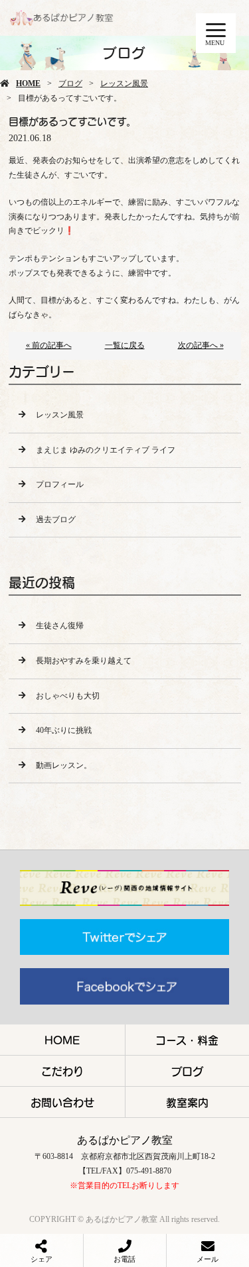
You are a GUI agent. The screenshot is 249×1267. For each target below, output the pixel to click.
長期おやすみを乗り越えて (83, 660)
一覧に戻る (125, 345)
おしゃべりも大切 (68, 695)
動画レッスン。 (64, 765)
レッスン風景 (124, 83)
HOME (28, 83)
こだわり (62, 1070)
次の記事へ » (201, 345)
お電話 (124, 1259)
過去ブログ (56, 519)
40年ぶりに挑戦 (64, 730)
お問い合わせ (62, 1102)
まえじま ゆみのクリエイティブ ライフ (105, 450)
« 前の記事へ (49, 345)
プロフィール (60, 484)
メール (207, 1259)
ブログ (70, 83)
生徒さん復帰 (60, 625)
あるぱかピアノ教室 (125, 1140)
